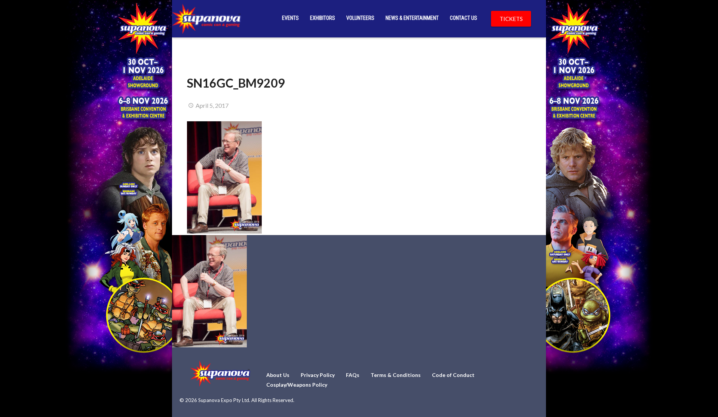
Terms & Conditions (396, 375)
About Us (277, 375)
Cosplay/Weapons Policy (296, 384)
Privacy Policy (318, 375)
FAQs (352, 375)
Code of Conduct (453, 375)
